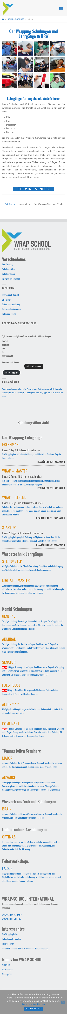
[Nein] (63, 1002)
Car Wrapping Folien (30, 388)
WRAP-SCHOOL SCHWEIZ (12, 915)
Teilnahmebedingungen (11, 309)
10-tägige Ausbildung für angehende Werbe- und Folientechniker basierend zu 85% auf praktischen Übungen (30, 690)
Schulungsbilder (8, 274)
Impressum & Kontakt (10, 294)
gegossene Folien (49, 392)
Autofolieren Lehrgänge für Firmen (13, 388)
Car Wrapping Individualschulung (49, 388)
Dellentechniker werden (11, 939)
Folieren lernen (8, 943)
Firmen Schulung (37, 392)
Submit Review (11, 372)
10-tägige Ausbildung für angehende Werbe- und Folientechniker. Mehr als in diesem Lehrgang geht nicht (32, 709)
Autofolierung (11, 204)
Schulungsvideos (8, 269)
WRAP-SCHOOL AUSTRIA (11, 919)
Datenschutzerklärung (11, 304)
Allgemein (6, 964)
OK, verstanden (33, 1009)
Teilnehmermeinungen (11, 278)
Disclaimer (6, 299)
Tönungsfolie (7, 974)
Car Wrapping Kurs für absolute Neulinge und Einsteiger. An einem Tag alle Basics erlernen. (33, 453)
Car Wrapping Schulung (24, 392)
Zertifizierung (7, 264)
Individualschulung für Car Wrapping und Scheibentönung (25, 948)
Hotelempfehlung (9, 313)
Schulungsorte (16, 19)
